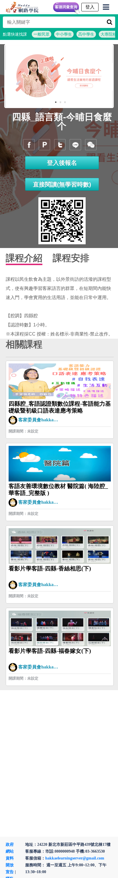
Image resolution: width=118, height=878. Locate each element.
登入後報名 (62, 162)
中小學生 (64, 34)
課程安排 (71, 258)
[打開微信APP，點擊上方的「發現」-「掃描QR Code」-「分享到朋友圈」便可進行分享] (91, 145)
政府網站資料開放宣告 (10, 858)
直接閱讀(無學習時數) (62, 184)
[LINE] (75, 145)
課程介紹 (24, 258)
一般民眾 (42, 34)
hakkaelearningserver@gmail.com (74, 858)
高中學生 (86, 34)
